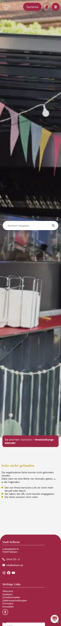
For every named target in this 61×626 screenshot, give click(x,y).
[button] (5, 621)
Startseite (26, 439)
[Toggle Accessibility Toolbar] (5, 612)
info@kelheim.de (14, 565)
